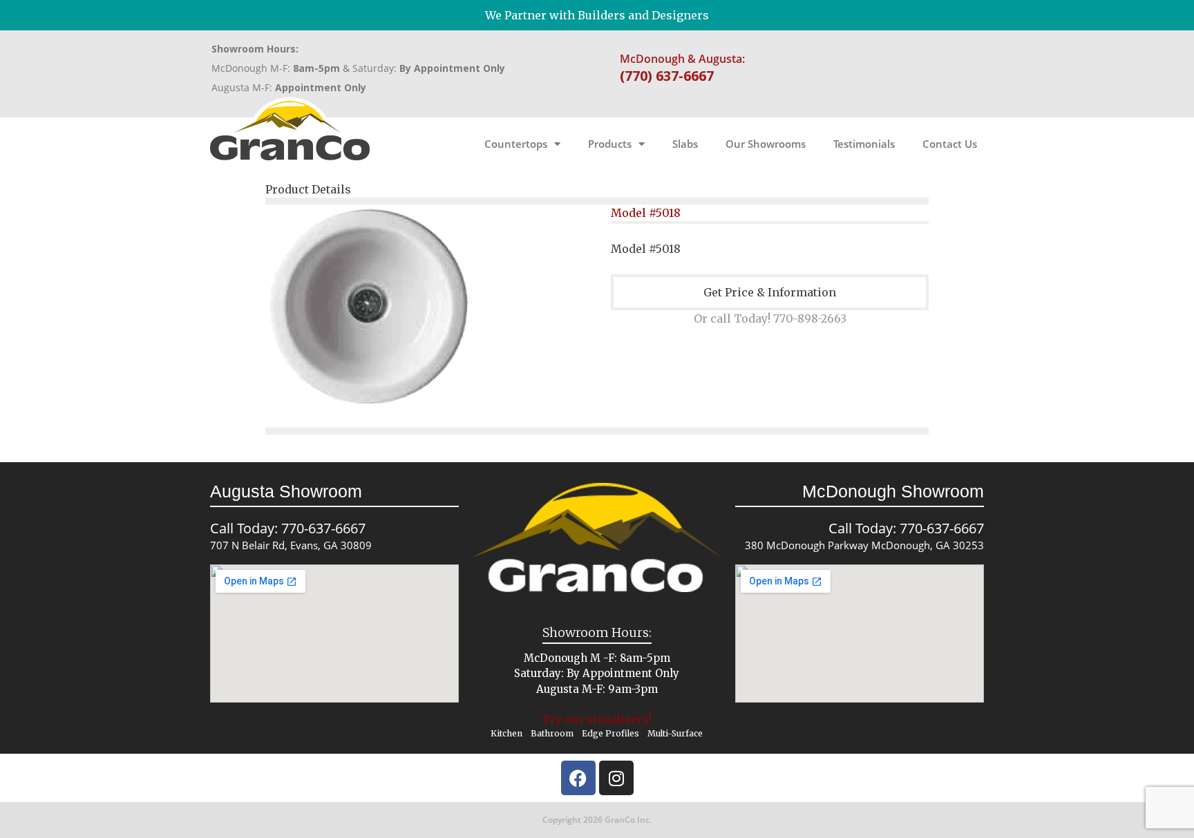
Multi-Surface (675, 733)
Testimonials (864, 144)
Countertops (515, 144)
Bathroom (552, 733)
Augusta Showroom (286, 491)
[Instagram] (616, 778)
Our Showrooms (766, 144)
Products (610, 144)
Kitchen (506, 733)
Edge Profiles (610, 733)
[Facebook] (578, 778)
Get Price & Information (769, 292)
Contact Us (949, 144)
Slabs (685, 144)
